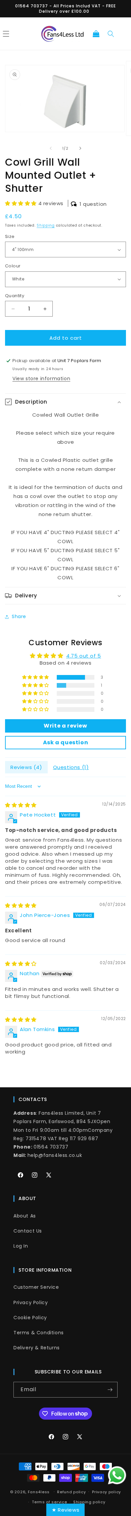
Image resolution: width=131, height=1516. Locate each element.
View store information (41, 378)
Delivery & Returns (36, 1347)
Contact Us (27, 1231)
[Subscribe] (109, 1390)
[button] (96, 33)
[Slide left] (50, 148)
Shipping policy (89, 1502)
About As (24, 1215)
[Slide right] (80, 148)
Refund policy (71, 1492)
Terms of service (49, 1502)
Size (10, 236)
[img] (21, 805)
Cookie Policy (30, 1317)
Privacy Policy (30, 1302)
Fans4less (39, 1491)
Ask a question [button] (65, 742)
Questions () (71, 767)
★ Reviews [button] (65, 1509)
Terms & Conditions (38, 1332)
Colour (12, 266)
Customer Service (36, 1287)
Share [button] (19, 616)
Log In (20, 1246)
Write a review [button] (65, 726)
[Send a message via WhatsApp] (117, 1475)
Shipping (46, 225)
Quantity (14, 295)
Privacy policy (106, 1492)
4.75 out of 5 (83, 655)
